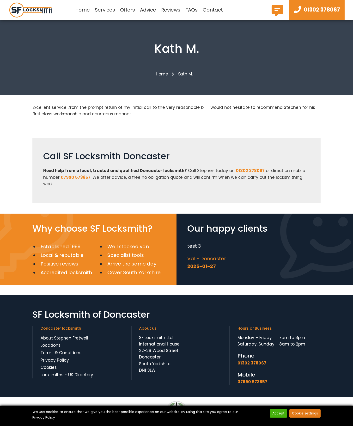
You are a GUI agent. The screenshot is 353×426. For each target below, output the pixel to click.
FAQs (191, 9)
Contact (213, 9)
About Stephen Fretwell (64, 338)
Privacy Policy (55, 360)
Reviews (170, 9)
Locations (51, 345)
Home (82, 9)
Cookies (49, 367)
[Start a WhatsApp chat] (277, 14)
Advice (148, 9)
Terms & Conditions (61, 353)
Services (105, 9)
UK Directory (80, 375)
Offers (127, 9)
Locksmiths (52, 375)
